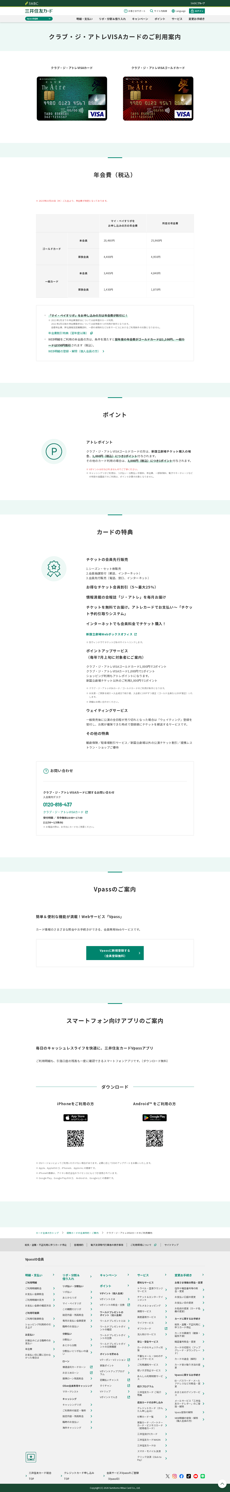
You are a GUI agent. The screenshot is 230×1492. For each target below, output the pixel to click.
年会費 (28, 1349)
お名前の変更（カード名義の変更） (187, 1310)
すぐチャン (106, 1385)
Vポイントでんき (109, 1397)
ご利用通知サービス (147, 1364)
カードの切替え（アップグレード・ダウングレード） (187, 1350)
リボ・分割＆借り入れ (112, 19)
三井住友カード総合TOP (40, 1476)
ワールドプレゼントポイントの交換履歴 (113, 1345)
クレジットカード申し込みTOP (79, 1476)
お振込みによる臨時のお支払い (38, 1342)
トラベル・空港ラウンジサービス (150, 1290)
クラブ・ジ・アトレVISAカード (63, 812)
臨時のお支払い (71, 1326)
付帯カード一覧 (145, 1416)
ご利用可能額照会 (34, 1318)
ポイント (160, 19)
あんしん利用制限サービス (150, 1377)
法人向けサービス (146, 1334)
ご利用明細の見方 (34, 1299)
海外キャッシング (72, 1427)
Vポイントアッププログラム (112, 1373)
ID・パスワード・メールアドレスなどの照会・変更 (187, 1383)
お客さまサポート (137, 10)
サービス (177, 19)
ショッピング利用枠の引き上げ (38, 1326)
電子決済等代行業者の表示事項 (108, 1245)
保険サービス (144, 1311)
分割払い (67, 1339)
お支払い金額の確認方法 (38, 1305)
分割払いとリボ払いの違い (75, 1352)
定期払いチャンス (109, 1380)
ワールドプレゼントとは (113, 1320)
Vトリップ (105, 1391)
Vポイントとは (107, 1299)
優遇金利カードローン (74, 1367)
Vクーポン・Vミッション (113, 1359)
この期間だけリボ (72, 1309)
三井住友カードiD (146, 1445)
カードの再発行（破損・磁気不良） (187, 1334)
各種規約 (80, 1245)
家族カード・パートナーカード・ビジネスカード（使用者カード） (150, 1425)
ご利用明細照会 (33, 1288)
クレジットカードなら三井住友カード (38, 11)
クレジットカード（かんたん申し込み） (150, 1409)
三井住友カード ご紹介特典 (149, 1393)
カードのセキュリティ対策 (150, 1349)
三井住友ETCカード (147, 1434)
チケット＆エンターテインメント (150, 1298)
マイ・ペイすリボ (72, 1303)
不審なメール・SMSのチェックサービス (150, 1357)
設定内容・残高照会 (73, 1314)
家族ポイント (107, 1365)
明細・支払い (84, 19)
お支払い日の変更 (184, 1302)
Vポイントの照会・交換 (112, 1304)
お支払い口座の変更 (185, 1297)
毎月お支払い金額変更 (74, 1320)
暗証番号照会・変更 (185, 1341)
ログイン (199, 10)
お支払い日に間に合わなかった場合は (38, 1356)
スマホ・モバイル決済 (149, 1451)
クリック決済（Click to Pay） (149, 1458)
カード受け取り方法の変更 (187, 1366)
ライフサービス (145, 1322)
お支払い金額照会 (34, 1294)
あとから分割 (70, 1345)
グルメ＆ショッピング (149, 1305)
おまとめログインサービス (187, 1393)
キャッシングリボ (72, 1404)
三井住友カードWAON (148, 1439)
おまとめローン (71, 1372)
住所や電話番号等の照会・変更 (186, 1290)
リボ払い (67, 1292)
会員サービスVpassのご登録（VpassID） (123, 1476)
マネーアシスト (71, 1391)
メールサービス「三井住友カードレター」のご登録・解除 (187, 1403)
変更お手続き (197, 19)
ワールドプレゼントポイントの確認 (113, 1328)
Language (180, 10)
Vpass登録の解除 (184, 1412)
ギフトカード (144, 1328)
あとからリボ (70, 1297)
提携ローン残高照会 (73, 1378)
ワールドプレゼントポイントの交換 (113, 1337)
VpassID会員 (32, 18)
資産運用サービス (146, 1317)
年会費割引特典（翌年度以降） (68, 333)
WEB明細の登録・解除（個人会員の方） (74, 351)
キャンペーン (140, 19)
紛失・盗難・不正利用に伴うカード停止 (47, 1245)
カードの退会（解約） (186, 1358)
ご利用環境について (142, 1245)
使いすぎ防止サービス (149, 1370)
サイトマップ (173, 1245)
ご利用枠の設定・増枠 (74, 1410)
